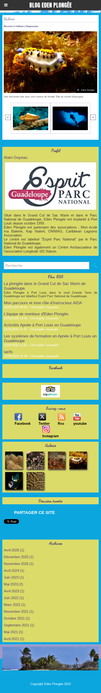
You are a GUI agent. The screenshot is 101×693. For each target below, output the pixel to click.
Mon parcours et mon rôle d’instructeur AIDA (43, 303)
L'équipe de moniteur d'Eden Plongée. (36, 314)
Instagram (50, 436)
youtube (80, 423)
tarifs (8, 352)
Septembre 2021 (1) (19, 625)
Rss (61, 423)
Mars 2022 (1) (14, 605)
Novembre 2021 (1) (19, 611)
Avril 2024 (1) (14, 571)
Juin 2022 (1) (14, 598)
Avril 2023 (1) (14, 591)
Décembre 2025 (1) (19, 557)
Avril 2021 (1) (14, 639)
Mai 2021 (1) (13, 632)
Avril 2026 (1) (14, 550)
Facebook (23, 423)
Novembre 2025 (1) (19, 564)
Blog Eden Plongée (50, 5)
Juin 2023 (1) (14, 577)
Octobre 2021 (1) (17, 618)
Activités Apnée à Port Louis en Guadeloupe (42, 325)
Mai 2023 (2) (13, 584)
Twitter (44, 423)
